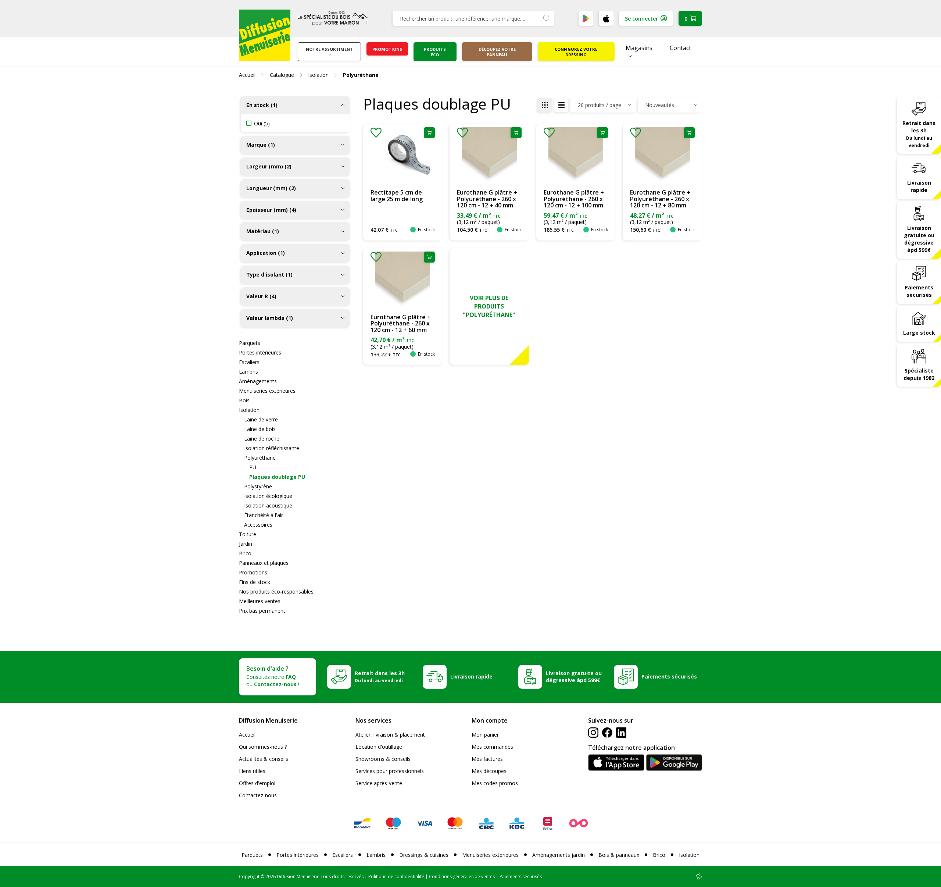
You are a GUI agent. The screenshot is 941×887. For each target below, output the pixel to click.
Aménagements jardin (558, 854)
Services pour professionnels (389, 770)
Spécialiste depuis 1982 (919, 374)
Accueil (247, 734)
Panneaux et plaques (264, 562)
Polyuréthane (260, 457)
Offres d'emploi (257, 783)
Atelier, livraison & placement (390, 734)
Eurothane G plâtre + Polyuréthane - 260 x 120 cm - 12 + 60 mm (401, 323)
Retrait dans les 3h (918, 134)
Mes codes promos (495, 783)
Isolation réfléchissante (271, 448)
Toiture (247, 534)
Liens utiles (252, 770)
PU (252, 467)
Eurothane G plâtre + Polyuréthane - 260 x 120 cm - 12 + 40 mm (487, 198)
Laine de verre (261, 419)
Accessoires (258, 524)
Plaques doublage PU (277, 476)
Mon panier (485, 734)
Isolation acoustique (268, 505)
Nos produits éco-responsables (276, 591)
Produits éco (435, 51)
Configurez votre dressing (576, 51)
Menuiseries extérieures (267, 390)
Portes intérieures (260, 352)
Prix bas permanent (262, 610)
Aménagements (258, 381)
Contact (680, 48)
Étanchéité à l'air (263, 515)
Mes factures (487, 758)
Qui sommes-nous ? (263, 746)
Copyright (249, 876)
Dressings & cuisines (423, 854)
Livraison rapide (919, 186)
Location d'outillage (378, 746)
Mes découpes (489, 770)
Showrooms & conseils (383, 758)
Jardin (245, 543)
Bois (244, 400)
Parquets (249, 342)
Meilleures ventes (259, 601)
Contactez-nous (258, 795)
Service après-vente (378, 783)
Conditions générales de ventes (462, 876)
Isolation (249, 409)
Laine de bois (260, 428)
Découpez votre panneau (497, 51)
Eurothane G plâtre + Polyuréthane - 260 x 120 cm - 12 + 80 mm (660, 198)
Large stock (919, 332)
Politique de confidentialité (396, 876)
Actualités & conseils (263, 758)
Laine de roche (261, 438)
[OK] (547, 18)
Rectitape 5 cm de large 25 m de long (397, 195)
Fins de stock (254, 581)
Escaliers (249, 362)
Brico (245, 553)
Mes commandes (492, 746)
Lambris (248, 371)
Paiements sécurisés (919, 291)
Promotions (387, 49)
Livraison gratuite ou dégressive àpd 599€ (919, 238)
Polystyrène (258, 486)
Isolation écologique (268, 495)
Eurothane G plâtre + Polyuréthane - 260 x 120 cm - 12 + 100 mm (574, 198)
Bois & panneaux (618, 854)
